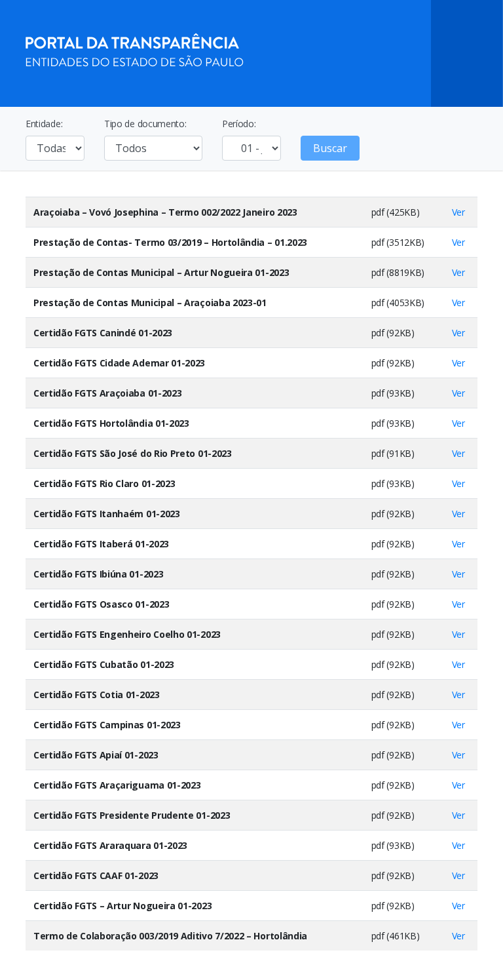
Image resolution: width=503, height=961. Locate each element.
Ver (458, 212)
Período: (239, 123)
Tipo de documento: (145, 123)
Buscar (330, 148)
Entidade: (44, 123)
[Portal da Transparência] (251, 53)
